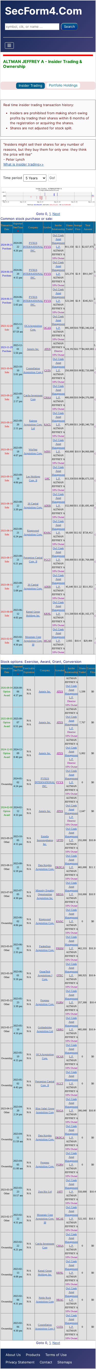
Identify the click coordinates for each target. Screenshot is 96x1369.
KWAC (47, 532)
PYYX (47, 246)
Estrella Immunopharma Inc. (45, 840)
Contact (46, 1362)
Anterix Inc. (33, 349)
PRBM (59, 948)
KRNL (47, 613)
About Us (13, 1355)
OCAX (47, 327)
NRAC (59, 1299)
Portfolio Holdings (63, 85)
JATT (60, 1191)
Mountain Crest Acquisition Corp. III (33, 641)
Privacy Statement (20, 1362)
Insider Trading (30, 85)
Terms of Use (56, 1355)
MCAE (47, 640)
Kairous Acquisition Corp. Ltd (33, 424)
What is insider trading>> (23, 164)
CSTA (47, 370)
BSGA (59, 1110)
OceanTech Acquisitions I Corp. (45, 975)
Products (33, 1355)
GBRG (59, 1029)
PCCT (47, 559)
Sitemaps (64, 1362)
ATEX (47, 349)
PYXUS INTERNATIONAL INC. (33, 247)
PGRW (59, 1002)
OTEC (60, 975)
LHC (47, 478)
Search (69, 26)
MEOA (59, 894)
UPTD (60, 840)
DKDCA (59, 867)
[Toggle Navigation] (9, 45)
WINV (47, 451)
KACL (47, 424)
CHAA (47, 397)
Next (56, 214)
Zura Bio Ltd (45, 1191)
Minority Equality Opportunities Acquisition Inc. (45, 894)
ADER (47, 505)
